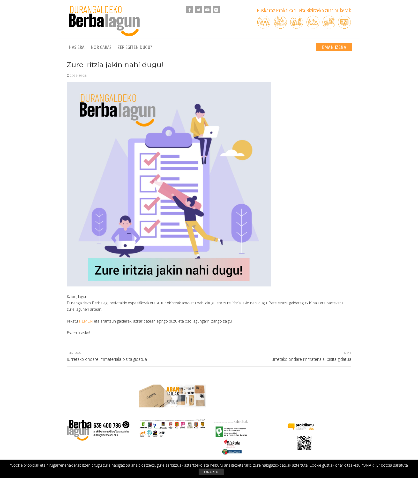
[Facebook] (190, 10)
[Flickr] (216, 10)
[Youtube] (207, 10)
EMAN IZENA (334, 47)
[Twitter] (198, 10)
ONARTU (211, 472)
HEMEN (86, 321)
